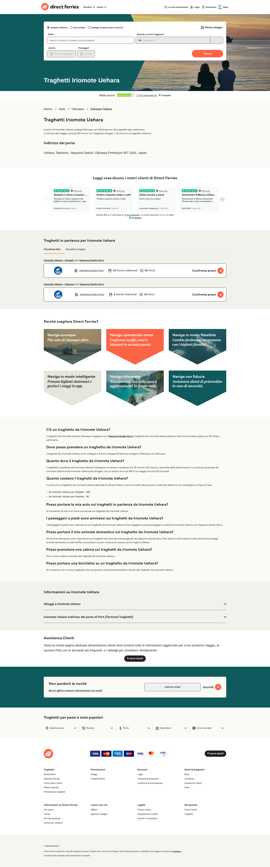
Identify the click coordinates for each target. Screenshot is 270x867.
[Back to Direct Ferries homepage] (60, 7)
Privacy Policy (144, 809)
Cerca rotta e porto (53, 783)
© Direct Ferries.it (51, 846)
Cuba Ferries (190, 809)
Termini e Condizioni (147, 818)
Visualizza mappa (75, 249)
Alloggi (94, 774)
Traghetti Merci (98, 778)
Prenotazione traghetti (54, 792)
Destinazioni (50, 774)
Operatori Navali (52, 778)
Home (48, 109)
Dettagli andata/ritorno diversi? (107, 27)
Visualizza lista (52, 249)
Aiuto (186, 787)
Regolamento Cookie (148, 814)
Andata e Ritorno (59, 27)
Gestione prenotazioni (148, 778)
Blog (186, 774)
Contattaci (189, 778)
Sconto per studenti (53, 823)
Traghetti (188, 814)
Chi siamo (48, 809)
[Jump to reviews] (135, 95)
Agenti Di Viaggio (99, 814)
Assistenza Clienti (193, 783)
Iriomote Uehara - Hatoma (59, 284)
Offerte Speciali (51, 787)
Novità (47, 814)
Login (140, 774)
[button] (135, 604)
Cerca (208, 53)
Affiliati (94, 809)
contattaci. (176, 851)
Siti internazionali (52, 818)
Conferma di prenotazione (150, 783)
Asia (62, 109)
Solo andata (79, 27)
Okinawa (78, 109)
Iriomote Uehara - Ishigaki (59, 260)
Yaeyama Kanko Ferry (91, 260)
